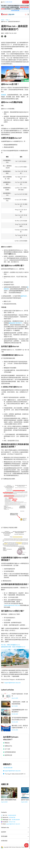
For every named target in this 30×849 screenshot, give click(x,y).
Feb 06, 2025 (15, 714)
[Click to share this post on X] (5, 37)
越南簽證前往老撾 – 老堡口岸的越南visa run (13, 647)
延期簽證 (3, 95)
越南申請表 (24, 296)
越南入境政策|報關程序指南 (8, 800)
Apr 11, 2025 (15, 706)
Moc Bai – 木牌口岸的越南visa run (10, 645)
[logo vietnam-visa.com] (7, 14)
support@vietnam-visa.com (12, 771)
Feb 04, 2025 (15, 722)
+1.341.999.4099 (24, 9)
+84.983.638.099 (8, 2)
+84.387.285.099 (15, 10)
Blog (7, 20)
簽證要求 (3, 832)
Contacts (4, 812)
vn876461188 (12, 817)
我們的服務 (4, 836)
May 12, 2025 (15, 698)
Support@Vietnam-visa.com (12, 605)
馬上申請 (25, 2)
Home (2, 20)
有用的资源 (4, 841)
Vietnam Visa (12, 821)
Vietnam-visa (5, 827)
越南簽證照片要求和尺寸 (15, 323)
